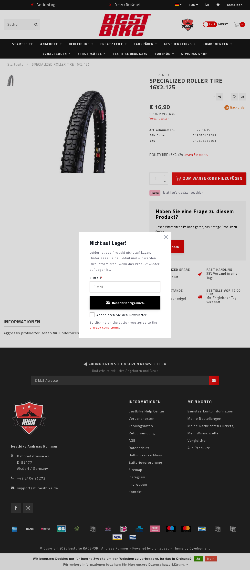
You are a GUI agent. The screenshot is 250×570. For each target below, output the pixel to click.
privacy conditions (104, 327)
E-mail (96, 278)
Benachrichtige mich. (128, 302)
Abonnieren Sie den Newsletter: (122, 314)
